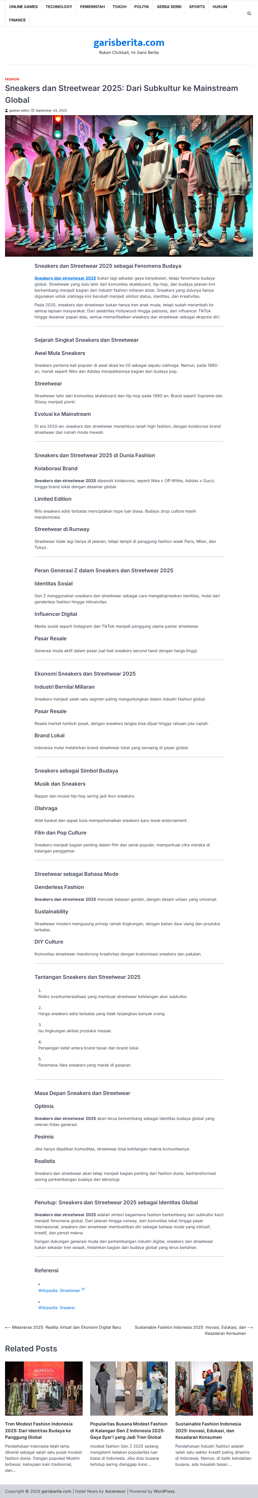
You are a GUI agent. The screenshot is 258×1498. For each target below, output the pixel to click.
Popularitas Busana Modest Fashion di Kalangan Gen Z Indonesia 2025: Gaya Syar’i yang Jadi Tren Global (129, 1430)
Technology (59, 6)
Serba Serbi (169, 6)
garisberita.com (129, 42)
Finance (17, 20)
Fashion (12, 79)
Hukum (220, 6)
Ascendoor (115, 1491)
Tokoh (119, 6)
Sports (197, 6)
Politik (141, 6)
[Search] (249, 13)
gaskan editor (19, 110)
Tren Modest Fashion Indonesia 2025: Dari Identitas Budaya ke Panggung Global (39, 1430)
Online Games (23, 6)
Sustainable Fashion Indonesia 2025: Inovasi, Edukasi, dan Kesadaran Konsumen (208, 1430)
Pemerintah (92, 6)
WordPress (164, 1491)
